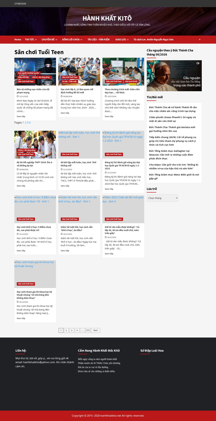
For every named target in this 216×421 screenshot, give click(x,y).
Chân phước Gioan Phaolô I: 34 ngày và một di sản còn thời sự (172, 119)
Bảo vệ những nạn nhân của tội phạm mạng (33, 91)
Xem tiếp (21, 116)
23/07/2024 (111, 96)
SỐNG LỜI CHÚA (71, 39)
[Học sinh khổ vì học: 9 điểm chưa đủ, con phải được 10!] (35, 209)
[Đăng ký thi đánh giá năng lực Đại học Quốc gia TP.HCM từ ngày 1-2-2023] (123, 145)
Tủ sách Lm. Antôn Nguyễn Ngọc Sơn (153, 39)
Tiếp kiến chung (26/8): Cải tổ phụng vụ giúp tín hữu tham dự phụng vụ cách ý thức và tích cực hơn (172, 140)
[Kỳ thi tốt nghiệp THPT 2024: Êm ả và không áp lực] (35, 145)
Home (17, 39)
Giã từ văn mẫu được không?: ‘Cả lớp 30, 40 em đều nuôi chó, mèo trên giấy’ (122, 230)
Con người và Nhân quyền (28, 73)
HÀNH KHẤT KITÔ (107, 18)
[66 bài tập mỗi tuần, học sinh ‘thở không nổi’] (79, 145)
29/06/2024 (23, 169)
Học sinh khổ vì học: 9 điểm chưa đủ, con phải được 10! (34, 228)
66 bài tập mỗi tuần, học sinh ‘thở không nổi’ (78, 164)
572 (88, 330)
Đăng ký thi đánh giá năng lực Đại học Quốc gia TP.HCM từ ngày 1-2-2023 (122, 165)
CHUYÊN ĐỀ (48, 39)
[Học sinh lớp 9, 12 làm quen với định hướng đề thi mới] (79, 72)
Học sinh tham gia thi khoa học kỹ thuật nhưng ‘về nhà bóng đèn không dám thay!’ (34, 295)
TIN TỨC (29, 39)
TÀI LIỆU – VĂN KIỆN (99, 39)
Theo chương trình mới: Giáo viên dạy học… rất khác (122, 91)
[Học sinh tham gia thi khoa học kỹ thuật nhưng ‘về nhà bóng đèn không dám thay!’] (35, 274)
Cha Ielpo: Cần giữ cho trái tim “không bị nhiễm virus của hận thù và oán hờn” (173, 166)
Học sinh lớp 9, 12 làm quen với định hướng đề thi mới (77, 91)
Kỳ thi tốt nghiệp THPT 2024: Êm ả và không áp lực (34, 164)
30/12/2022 (67, 234)
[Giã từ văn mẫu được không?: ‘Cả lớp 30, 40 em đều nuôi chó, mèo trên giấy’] (123, 209)
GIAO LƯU (120, 39)
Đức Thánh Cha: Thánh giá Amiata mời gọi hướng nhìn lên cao (172, 129)
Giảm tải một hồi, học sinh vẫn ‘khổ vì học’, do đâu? (77, 228)
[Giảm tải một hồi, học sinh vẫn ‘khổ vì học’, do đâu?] (79, 209)
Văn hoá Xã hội (131, 81)
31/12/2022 (67, 169)
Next (95, 330)
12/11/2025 (23, 96)
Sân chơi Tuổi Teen (26, 81)
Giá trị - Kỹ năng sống (40, 77)
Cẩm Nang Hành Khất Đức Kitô (99, 350)
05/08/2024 (67, 96)
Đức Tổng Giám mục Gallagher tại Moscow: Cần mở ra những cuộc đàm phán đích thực (171, 154)
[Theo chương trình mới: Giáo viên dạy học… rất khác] (123, 72)
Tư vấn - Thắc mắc (69, 81)
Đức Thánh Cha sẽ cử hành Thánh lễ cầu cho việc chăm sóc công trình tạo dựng (173, 109)
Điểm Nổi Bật (23, 77)
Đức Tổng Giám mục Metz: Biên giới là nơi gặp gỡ (174, 176)
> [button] (199, 39)
